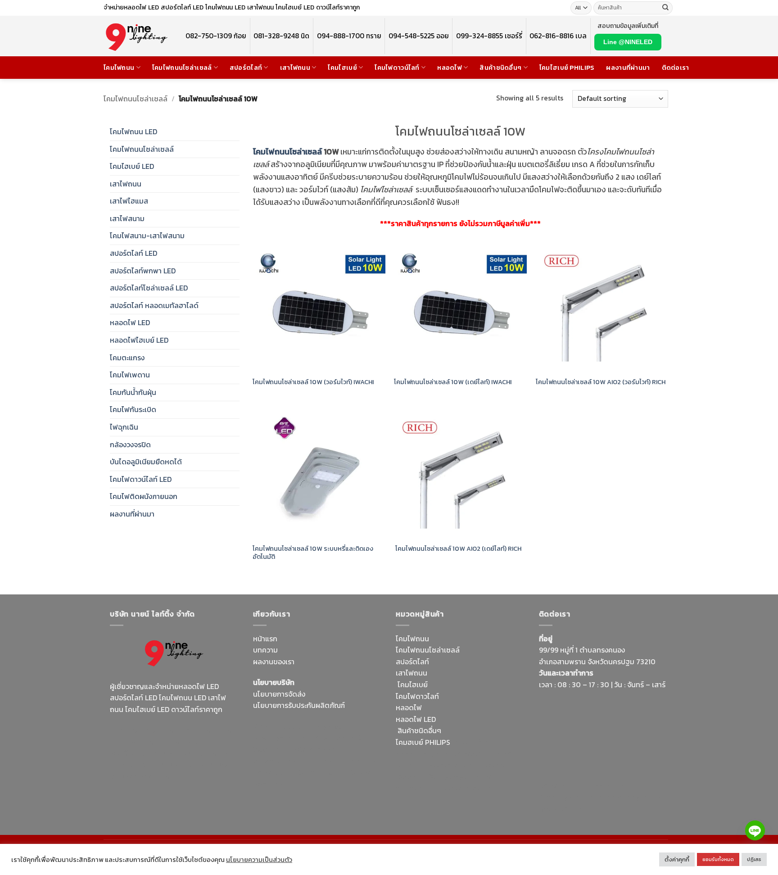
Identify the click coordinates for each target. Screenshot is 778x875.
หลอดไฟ (449, 68)
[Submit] (665, 8)
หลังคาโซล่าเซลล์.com (468, 788)
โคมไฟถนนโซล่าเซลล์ (182, 68)
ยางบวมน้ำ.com (475, 742)
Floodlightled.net (599, 785)
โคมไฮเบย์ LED (132, 166)
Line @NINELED (627, 41)
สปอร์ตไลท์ (246, 68)
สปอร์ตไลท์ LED (133, 253)
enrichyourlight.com (145, 741)
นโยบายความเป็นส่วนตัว (259, 860)
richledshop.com (423, 753)
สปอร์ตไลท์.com (277, 761)
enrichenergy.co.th (629, 797)
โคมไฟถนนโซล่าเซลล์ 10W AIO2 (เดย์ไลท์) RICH (457, 548)
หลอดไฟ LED (130, 322)
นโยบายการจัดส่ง (279, 694)
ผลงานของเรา (273, 661)
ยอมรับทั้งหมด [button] (718, 859)
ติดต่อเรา (675, 68)
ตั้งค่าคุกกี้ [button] (677, 859)
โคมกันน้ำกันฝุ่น (133, 392)
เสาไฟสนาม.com (477, 753)
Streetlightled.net (568, 797)
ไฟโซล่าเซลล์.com (319, 749)
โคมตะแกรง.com (324, 772)
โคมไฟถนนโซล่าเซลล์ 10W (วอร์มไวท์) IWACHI (313, 382)
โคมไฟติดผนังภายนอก (143, 496)
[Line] (755, 830)
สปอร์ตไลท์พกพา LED (143, 270)
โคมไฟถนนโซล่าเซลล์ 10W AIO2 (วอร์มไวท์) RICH (600, 382)
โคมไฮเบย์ (342, 68)
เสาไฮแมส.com (334, 737)
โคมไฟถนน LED (133, 131)
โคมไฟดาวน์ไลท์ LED (141, 479)
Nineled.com (361, 761)
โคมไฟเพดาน (130, 374)
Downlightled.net (281, 737)
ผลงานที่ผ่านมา (628, 68)
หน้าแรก (265, 638)
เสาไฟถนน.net (275, 772)
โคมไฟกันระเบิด (133, 409)
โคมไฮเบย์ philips (567, 68)
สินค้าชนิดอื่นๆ (500, 68)
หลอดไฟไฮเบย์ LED (139, 340)
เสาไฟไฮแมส (129, 200)
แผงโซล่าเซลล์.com (454, 765)
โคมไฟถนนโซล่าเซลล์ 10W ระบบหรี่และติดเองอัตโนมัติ (313, 552)
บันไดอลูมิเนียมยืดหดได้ (146, 461)
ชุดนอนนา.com (562, 808)
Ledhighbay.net (328, 726)
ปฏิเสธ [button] (754, 859)
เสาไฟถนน (295, 68)
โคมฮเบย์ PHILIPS (423, 742)
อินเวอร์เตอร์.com (455, 776)
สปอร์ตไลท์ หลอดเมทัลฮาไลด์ (154, 305)
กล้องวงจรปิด (130, 444)
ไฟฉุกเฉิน (124, 427)
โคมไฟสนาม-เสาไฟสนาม (147, 235)
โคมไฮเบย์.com (183, 764)
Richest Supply (277, 726)
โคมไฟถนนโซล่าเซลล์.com (169, 770)
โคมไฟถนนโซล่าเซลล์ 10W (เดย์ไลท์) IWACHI (452, 382)
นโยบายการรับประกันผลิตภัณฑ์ (299, 705)
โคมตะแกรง (127, 357)
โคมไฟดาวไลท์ (417, 696)
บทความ (265, 649)
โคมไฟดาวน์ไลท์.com (185, 753)
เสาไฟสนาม (127, 218)
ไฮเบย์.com (321, 761)
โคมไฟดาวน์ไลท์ (397, 68)
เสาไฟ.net (554, 785)
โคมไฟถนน (119, 68)
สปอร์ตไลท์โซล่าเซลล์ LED (149, 287)
